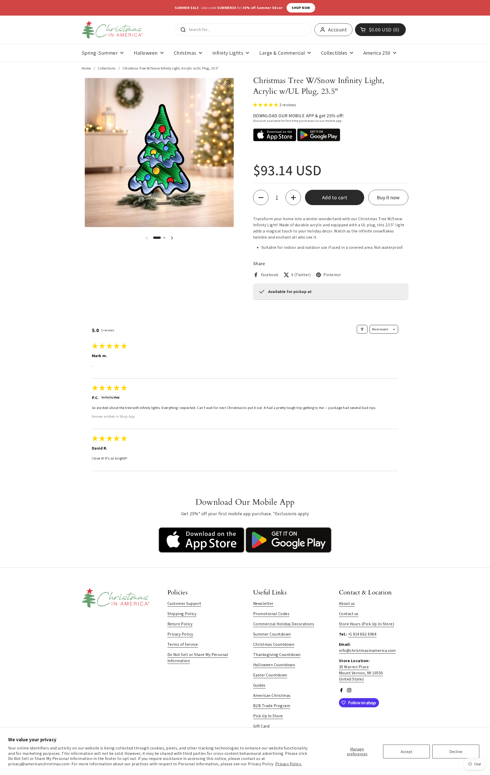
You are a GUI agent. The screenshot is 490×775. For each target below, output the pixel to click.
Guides (259, 685)
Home (86, 68)
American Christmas (272, 695)
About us (347, 603)
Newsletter (263, 603)
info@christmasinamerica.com (367, 650)
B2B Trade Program (271, 705)
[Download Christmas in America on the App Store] (202, 551)
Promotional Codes (271, 613)
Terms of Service (182, 644)
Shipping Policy (181, 613)
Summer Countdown (272, 634)
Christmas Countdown (273, 644)
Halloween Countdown (274, 664)
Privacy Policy (180, 634)
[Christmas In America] (113, 30)
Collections (106, 68)
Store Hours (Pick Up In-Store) (366, 624)
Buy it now (388, 197)
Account (337, 29)
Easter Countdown (270, 675)
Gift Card (261, 726)
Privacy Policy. (288, 764)
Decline (455, 751)
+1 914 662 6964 (362, 634)
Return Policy (179, 624)
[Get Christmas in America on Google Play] (289, 551)
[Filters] (362, 329)
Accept (406, 751)
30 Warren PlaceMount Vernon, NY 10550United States (361, 673)
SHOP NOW (301, 7)
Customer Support (184, 603)
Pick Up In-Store (268, 716)
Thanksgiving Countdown (277, 654)
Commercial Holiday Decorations (283, 624)
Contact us (349, 613)
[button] (157, 238)
